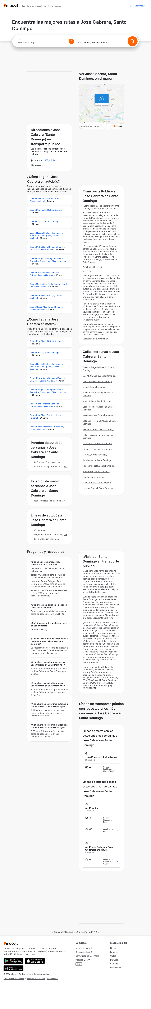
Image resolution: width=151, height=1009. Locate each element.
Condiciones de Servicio (14, 979)
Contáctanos (52, 979)
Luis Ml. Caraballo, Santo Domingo (99, 376)
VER (59, 462)
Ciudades (114, 964)
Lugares (114, 952)
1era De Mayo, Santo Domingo (97, 460)
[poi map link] (101, 106)
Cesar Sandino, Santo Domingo (97, 381)
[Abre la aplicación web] (13, 968)
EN (78, 964)
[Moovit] (11, 6)
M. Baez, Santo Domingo (94, 455)
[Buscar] (133, 41)
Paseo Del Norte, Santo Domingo (98, 466)
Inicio (20, 39)
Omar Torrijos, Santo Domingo (97, 449)
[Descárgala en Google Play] (13, 961)
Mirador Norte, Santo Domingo (97, 443)
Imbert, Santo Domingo (94, 387)
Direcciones (116, 968)
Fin (78, 39)
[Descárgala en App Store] (35, 961)
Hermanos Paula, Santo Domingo (98, 429)
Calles (113, 956)
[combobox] (42, 42)
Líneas (113, 948)
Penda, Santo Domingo (94, 477)
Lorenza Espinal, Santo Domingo (98, 488)
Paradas (114, 960)
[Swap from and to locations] (71, 41)
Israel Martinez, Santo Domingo (98, 415)
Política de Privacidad (36, 979)
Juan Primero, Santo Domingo (97, 482)
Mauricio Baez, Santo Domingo (97, 401)
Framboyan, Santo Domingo (96, 471)
